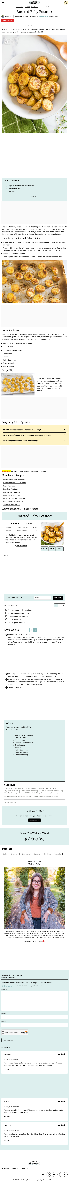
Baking (5, 854)
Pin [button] (51, 548)
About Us (25, 1168)
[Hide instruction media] (35, 630)
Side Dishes (34, 7)
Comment (4, 989)
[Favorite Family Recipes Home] (34, 2)
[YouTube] (65, 1174)
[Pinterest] (48, 1174)
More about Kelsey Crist (33, 941)
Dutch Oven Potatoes (11, 492)
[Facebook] (43, 1174)
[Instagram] (60, 1174)
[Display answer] (65, 429)
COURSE (27, 7)
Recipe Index (19, 7)
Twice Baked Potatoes (11, 505)
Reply (8, 1069)
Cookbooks (15, 1168)
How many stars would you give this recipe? (28, 986)
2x (59, 605)
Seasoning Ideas (14, 188)
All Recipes (5, 1168)
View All (34, 197)
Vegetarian (58, 854)
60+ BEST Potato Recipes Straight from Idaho (28, 471)
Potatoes (37, 854)
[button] (40, 16)
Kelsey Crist (8, 16)
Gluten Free (14, 854)
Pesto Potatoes (9, 486)
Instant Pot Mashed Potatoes (14, 498)
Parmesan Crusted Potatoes (14, 480)
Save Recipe (58, 597)
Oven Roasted (26, 854)
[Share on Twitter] (42, 839)
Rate (60, 548)
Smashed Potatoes (10, 489)
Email (3, 1021)
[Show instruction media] (31, 630)
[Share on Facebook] (27, 839)
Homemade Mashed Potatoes (14, 483)
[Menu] (3, 2)
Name (3, 1013)
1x (56, 605)
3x (63, 605)
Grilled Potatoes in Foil (11, 495)
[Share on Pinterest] (34, 839)
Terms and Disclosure (49, 1180)
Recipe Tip (12, 191)
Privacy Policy (38, 1180)
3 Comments (34, 16)
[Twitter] (54, 1174)
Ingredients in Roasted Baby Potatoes (21, 186)
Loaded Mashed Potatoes (13, 502)
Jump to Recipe (7, 20)
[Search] (66, 2)
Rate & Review (34, 820)
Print (43, 548)
